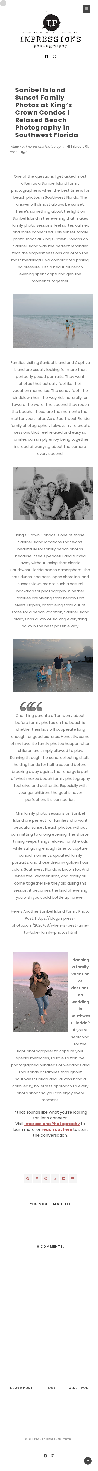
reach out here (56, 1129)
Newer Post (21, 1388)
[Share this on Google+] (46, 1178)
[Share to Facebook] (28, 1178)
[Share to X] (37, 1178)
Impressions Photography (45, 146)
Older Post (79, 1388)
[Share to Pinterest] (73, 1178)
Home (50, 1388)
